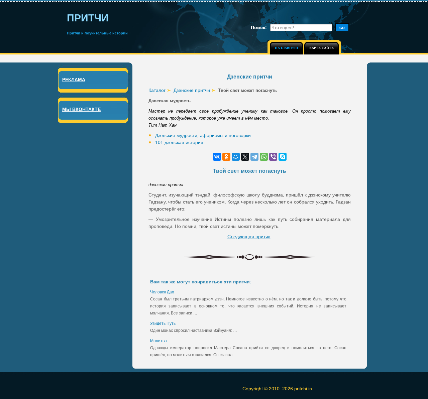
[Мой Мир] (236, 157)
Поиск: (259, 27)
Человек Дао (162, 292)
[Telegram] (254, 157)
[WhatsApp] (264, 157)
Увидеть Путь (163, 323)
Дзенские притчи (192, 90)
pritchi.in (303, 388)
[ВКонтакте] (217, 157)
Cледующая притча (249, 236)
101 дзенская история (179, 142)
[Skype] (283, 157)
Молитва (158, 341)
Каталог (157, 90)
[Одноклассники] (226, 157)
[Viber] (273, 157)
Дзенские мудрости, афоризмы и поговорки (203, 135)
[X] (245, 157)
